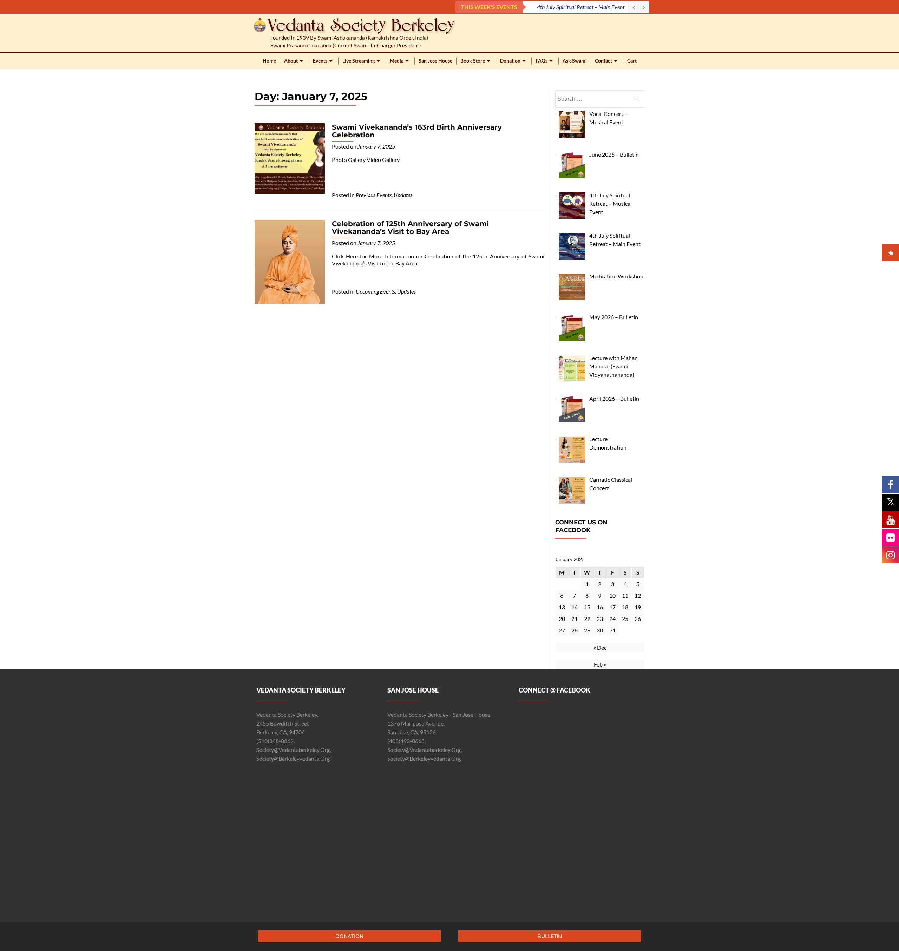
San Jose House (435, 61)
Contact (603, 61)
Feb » (600, 664)
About (291, 61)
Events (320, 61)
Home (269, 61)
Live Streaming (358, 61)
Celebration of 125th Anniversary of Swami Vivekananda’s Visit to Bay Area (410, 227)
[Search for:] (599, 99)
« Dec (599, 647)
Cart (632, 61)
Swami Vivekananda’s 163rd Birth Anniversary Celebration (417, 131)
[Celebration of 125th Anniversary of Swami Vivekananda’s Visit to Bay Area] (290, 261)
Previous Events (374, 194)
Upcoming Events (375, 291)
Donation (510, 61)
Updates (403, 194)
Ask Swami (575, 61)
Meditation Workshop (599, 7)
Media (396, 61)
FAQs (541, 61)
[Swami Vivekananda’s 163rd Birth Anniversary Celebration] (290, 157)
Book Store (472, 61)
